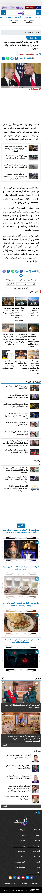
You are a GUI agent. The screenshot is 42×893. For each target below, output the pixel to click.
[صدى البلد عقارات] (11, 7)
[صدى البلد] (21, 12)
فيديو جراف (36, 856)
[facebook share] (16, 58)
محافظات (22, 856)
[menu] (38, 12)
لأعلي (35, 813)
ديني (24, 846)
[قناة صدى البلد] (38, 7)
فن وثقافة (37, 840)
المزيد (5, 745)
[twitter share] (12, 58)
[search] (3, 12)
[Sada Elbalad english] (4, 7)
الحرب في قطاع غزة (21, 288)
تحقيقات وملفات (20, 867)
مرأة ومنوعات (35, 846)
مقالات (38, 873)
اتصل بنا (24, 883)
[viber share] (4, 271)
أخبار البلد (17, 17)
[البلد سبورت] (30, 7)
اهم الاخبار (27, 17)
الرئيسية (37, 17)
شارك (21, 58)
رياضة (23, 835)
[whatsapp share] (7, 58)
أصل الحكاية (21, 851)
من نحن (34, 883)
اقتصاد (38, 862)
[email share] (3, 58)
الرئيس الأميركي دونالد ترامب (27, 280)
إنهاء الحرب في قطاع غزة (26, 284)
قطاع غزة (10, 284)
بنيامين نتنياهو (9, 280)
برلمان (38, 867)
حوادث (8, 17)
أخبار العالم (27, 32)
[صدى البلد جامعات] (19, 7)
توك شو (23, 840)
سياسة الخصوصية (11, 883)
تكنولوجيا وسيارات (19, 862)
